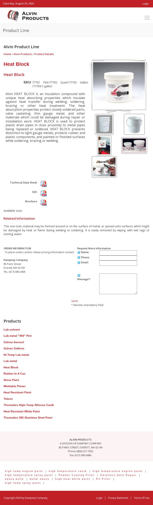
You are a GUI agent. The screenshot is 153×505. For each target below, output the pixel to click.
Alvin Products (23, 54)
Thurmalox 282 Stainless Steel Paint (28, 417)
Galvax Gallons (14, 348)
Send (74, 301)
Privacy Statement (118, 498)
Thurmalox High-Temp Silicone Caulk (29, 405)
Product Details (44, 54)
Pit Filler (103, 479)
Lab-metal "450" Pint (18, 335)
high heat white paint (72, 479)
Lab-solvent (12, 329)
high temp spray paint (23, 483)
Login (145, 3)
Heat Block (16, 64)
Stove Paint (11, 380)
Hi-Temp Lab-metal (16, 354)
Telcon (8, 398)
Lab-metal (10, 361)
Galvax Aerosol (14, 342)
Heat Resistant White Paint (22, 411)
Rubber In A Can (15, 373)
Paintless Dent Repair (118, 475)
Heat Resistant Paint (17, 392)
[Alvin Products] (27, 15)
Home (7, 54)
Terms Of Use (141, 498)
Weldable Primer (15, 386)
